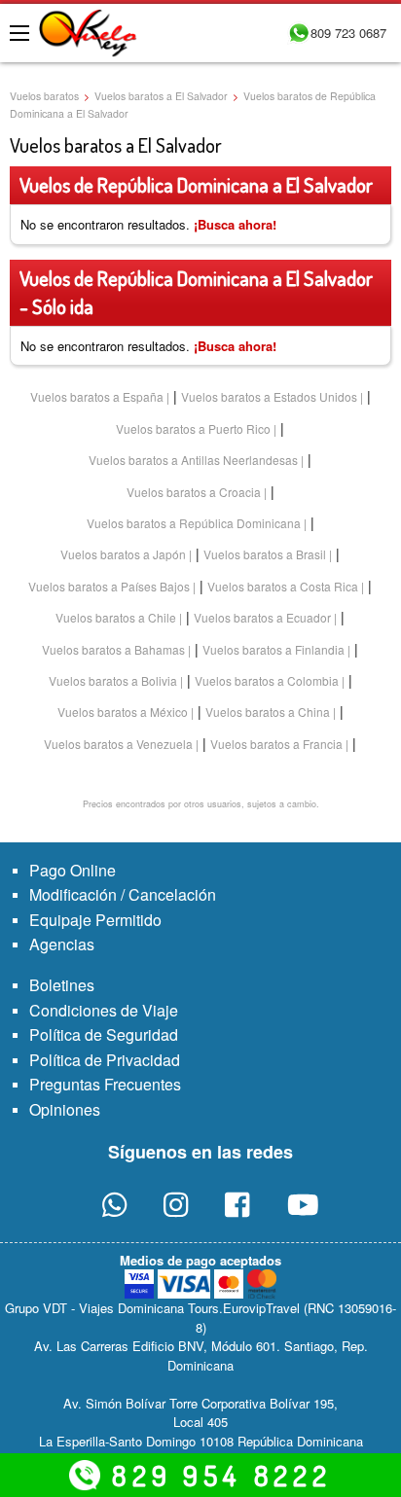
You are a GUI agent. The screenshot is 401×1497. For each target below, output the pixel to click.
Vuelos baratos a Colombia (267, 680)
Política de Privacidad (104, 1060)
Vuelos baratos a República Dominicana (194, 523)
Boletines (61, 985)
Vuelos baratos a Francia (276, 743)
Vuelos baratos (44, 96)
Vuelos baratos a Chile (115, 617)
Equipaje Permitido (95, 920)
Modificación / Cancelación (122, 894)
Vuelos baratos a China (267, 711)
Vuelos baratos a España (97, 396)
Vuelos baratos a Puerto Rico (193, 428)
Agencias (61, 944)
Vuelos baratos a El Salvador (161, 96)
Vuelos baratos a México (122, 711)
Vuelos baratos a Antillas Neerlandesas (193, 459)
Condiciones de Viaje (103, 1010)
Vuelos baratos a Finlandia (273, 649)
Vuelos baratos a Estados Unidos (269, 396)
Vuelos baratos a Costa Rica (282, 586)
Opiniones (64, 1109)
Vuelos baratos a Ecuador (262, 617)
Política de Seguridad (103, 1034)
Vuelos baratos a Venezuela (118, 743)
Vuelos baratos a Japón (123, 554)
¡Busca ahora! (235, 224)
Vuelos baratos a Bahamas (113, 649)
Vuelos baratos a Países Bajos (109, 586)
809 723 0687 (348, 32)
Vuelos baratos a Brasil (264, 554)
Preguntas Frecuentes (105, 1084)
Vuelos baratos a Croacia (194, 491)
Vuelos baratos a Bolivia (113, 680)
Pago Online (72, 870)
